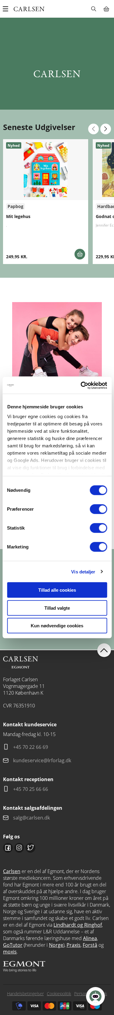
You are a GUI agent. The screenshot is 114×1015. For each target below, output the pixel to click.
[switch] (98, 509)
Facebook (8, 848)
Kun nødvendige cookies (57, 625)
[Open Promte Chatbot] (95, 996)
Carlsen (11, 871)
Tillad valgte (57, 607)
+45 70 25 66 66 (30, 789)
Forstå (90, 945)
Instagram (19, 848)
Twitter (30, 848)
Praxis (74, 945)
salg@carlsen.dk (32, 817)
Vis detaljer (83, 571)
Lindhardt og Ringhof (78, 925)
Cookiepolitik (59, 993)
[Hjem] (29, 9)
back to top (104, 650)
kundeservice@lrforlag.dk (42, 760)
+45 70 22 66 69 (30, 747)
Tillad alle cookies (57, 590)
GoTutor (12, 945)
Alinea (90, 938)
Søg (93, 9)
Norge (56, 945)
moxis (10, 951)
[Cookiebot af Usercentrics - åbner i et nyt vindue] (81, 385)
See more (45, 201)
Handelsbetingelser (25, 993)
